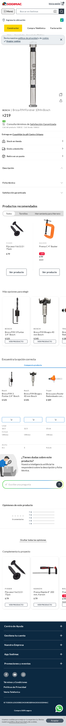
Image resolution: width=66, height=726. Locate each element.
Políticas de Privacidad (15, 687)
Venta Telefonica (12, 692)
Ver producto (16, 272)
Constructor (13, 28)
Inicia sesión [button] (54, 3)
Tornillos (23, 213)
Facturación (56, 28)
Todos (9, 213)
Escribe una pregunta (20, 484)
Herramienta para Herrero (47, 213)
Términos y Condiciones (15, 682)
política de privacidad (18, 722)
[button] (41, 11)
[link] (16, 247)
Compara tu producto (33, 365)
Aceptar (55, 720)
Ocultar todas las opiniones (33, 540)
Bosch (6, 110)
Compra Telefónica (36, 28)
